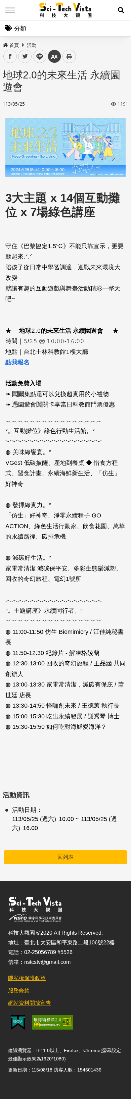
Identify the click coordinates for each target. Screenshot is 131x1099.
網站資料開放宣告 (29, 1003)
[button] (121, 10)
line (37, 56)
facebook (10, 56)
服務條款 (19, 990)
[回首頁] (66, 10)
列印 (69, 56)
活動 (31, 45)
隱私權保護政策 (27, 978)
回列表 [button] (65, 857)
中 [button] (54, 56)
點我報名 (17, 362)
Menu (10, 10)
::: (5, 44)
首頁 (14, 45)
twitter (25, 56)
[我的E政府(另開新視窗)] (18, 1022)
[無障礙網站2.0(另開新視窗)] (52, 1022)
